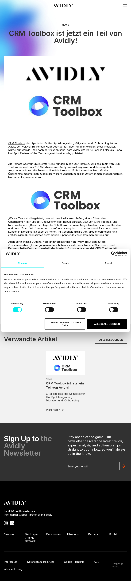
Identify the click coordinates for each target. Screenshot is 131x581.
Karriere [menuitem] (93, 534)
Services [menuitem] (9, 534)
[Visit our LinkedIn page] (12, 522)
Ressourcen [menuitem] (53, 534)
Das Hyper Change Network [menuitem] (31, 538)
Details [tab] (65, 263)
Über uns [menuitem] (73, 534)
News (65, 25)
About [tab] (108, 263)
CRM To (16, 143)
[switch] (49, 309)
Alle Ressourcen (111, 339)
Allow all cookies (107, 324)
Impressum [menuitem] (10, 561)
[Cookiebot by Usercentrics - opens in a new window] (113, 253)
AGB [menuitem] (96, 561)
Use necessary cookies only (65, 324)
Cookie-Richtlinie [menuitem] (74, 561)
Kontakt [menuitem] (114, 534)
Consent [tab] (22, 263)
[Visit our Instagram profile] (6, 522)
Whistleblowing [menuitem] (13, 569)
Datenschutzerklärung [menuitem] (40, 561)
